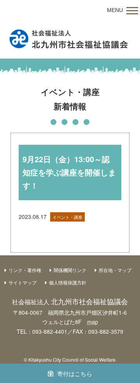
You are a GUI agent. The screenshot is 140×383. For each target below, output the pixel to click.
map (92, 322)
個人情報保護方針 (67, 282)
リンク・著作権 (25, 270)
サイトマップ (23, 282)
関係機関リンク (70, 270)
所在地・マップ (115, 270)
